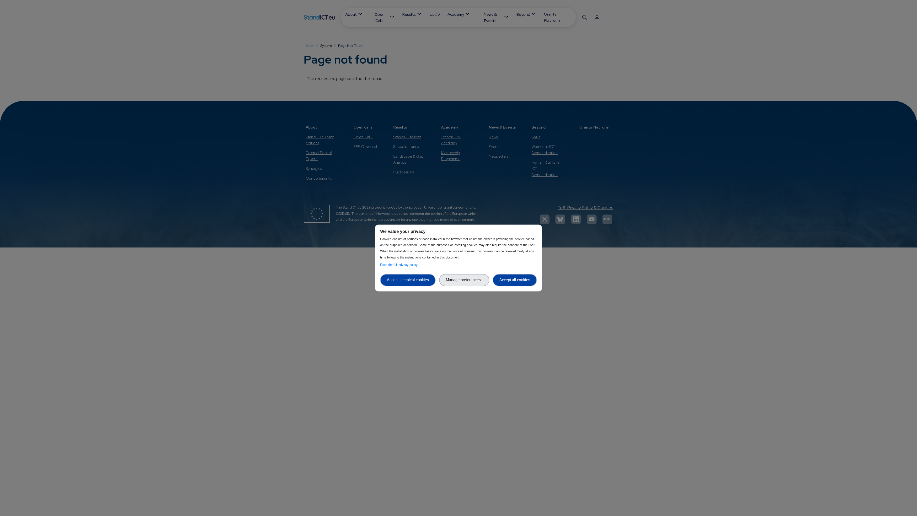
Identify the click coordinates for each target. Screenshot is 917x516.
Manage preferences (464, 280)
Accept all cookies (514, 280)
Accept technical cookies (408, 280)
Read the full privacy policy (400, 265)
